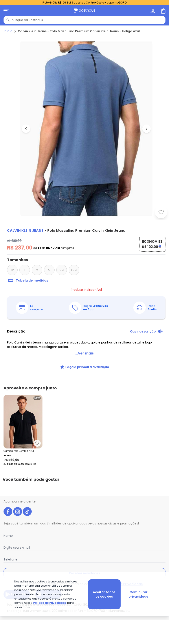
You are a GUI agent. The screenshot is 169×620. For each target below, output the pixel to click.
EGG (74, 270)
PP (12, 270)
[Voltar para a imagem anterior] (26, 129)
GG (61, 270)
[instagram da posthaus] (17, 511)
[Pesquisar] (8, 20)
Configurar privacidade (138, 594)
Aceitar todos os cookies (104, 594)
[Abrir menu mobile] (6, 10)
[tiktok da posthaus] (27, 511)
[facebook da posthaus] (8, 511)
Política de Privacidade (49, 603)
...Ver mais (84, 353)
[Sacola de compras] (162, 10)
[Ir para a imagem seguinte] (146, 129)
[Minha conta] (152, 10)
